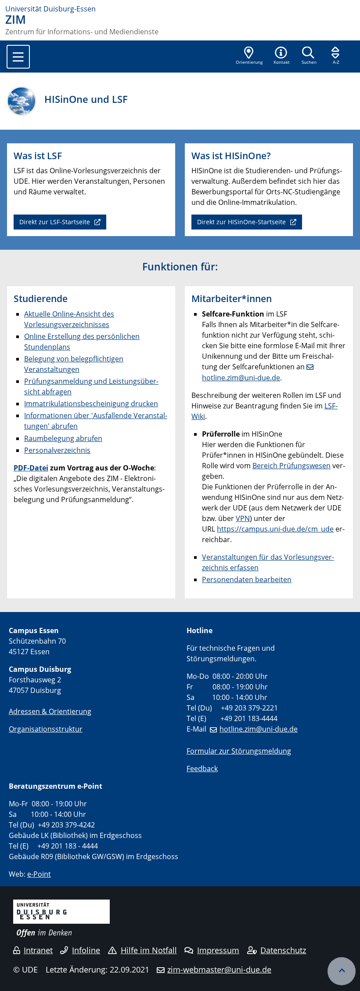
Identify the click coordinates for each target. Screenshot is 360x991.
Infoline (86, 950)
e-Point (39, 874)
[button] (281, 56)
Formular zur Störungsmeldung (239, 751)
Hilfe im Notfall (149, 950)
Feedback (202, 768)
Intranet (38, 950)
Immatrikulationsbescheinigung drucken (91, 403)
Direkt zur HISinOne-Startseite (242, 222)
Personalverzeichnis (57, 450)
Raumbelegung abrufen (63, 438)
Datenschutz (283, 950)
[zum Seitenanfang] (342, 971)
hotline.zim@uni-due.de (259, 729)
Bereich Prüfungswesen (291, 465)
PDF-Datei (31, 468)
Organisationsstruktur (46, 729)
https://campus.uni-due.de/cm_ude (275, 529)
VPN (243, 518)
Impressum (218, 950)
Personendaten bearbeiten (247, 579)
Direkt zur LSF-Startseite (55, 222)
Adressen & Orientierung (50, 711)
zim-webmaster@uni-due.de (219, 969)
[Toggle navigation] (18, 57)
